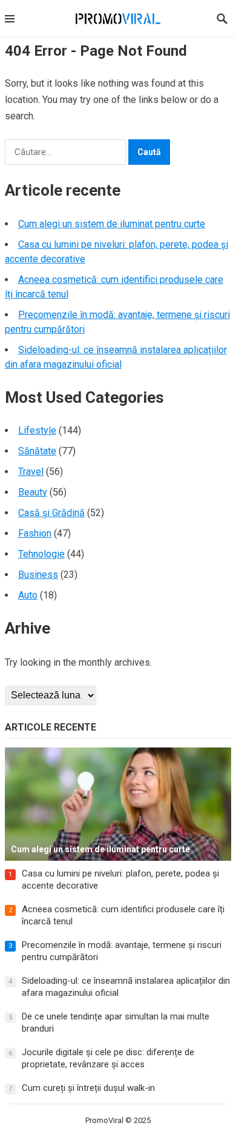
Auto (28, 595)
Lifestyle (37, 430)
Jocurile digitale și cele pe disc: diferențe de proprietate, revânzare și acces (108, 1058)
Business (38, 574)
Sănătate (37, 451)
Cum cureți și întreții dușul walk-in (88, 1087)
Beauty (32, 492)
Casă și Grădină (51, 513)
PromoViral (104, 1120)
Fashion (34, 533)
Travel (31, 471)
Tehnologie (41, 554)
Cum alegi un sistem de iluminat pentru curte (111, 224)
